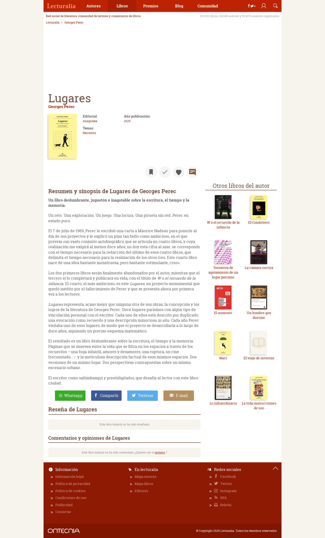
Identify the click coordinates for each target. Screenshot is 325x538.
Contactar (63, 511)
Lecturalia (52, 23)
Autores (93, 5)
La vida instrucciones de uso (259, 405)
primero (160, 452)
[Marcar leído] (165, 172)
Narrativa (89, 133)
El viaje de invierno (259, 358)
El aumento (223, 313)
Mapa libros (144, 483)
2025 (127, 121)
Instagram (227, 491)
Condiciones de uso (70, 497)
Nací (223, 358)
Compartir (109, 395)
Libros (122, 5)
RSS (223, 497)
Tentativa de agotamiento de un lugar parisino (223, 272)
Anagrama (90, 121)
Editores (141, 491)
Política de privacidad (72, 483)
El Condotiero (259, 222)
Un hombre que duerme (259, 315)
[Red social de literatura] (61, 6)
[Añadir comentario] (192, 172)
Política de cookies (70, 491)
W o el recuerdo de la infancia (223, 224)
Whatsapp (73, 395)
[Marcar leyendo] (151, 172)
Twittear (145, 395)
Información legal (69, 476)
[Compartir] (252, 6)
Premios (150, 5)
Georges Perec (73, 23)
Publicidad (64, 505)
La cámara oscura (259, 267)
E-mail (182, 395)
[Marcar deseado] (178, 172)
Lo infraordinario (223, 403)
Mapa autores (145, 476)
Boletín (225, 505)
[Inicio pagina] (275, 468)
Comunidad (207, 5)
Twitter (226, 483)
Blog (179, 5)
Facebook (228, 476)
